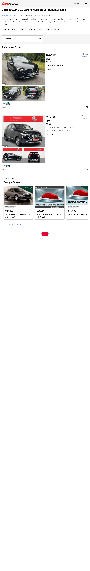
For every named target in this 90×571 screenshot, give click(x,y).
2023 (30, 29)
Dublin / (15, 15)
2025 (13, 29)
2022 (38, 29)
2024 (21, 29)
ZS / (24, 15)
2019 (55, 29)
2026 (5, 29)
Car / (3, 15)
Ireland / (9, 15)
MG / (20, 15)
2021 (47, 29)
